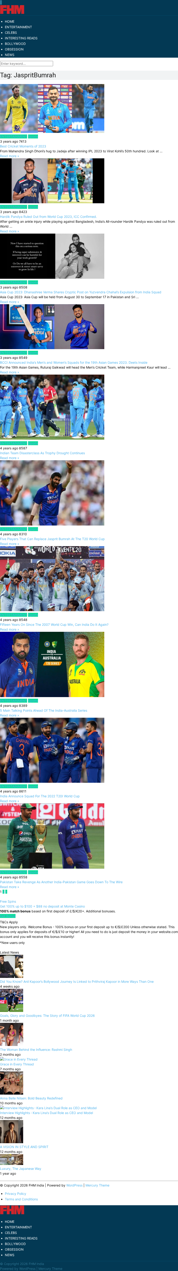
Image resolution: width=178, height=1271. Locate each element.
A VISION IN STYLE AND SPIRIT (24, 1147)
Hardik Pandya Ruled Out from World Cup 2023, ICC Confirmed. (48, 217)
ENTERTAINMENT (18, 27)
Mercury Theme (97, 1185)
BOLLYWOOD (15, 44)
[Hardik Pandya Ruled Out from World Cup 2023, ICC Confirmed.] (89, 181)
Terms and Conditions (21, 1199)
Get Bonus (8, 916)
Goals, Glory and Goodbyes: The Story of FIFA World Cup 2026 (47, 1015)
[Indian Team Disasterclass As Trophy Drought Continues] (89, 408)
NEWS (9, 55)
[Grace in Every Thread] (19, 1059)
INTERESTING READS (21, 38)
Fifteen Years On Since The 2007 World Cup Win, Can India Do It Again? (54, 624)
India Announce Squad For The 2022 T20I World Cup (40, 796)
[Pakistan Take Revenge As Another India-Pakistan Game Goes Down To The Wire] (89, 836)
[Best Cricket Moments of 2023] (89, 109)
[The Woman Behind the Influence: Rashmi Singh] (11, 1045)
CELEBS (11, 32)
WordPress (74, 1185)
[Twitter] (0, 2)
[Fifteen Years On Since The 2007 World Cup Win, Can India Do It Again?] (89, 579)
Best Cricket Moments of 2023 (23, 146)
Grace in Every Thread (17, 1064)
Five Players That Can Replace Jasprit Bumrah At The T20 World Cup (52, 539)
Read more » (9, 156)
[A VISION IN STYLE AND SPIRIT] (11, 1142)
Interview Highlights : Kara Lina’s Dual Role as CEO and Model (46, 1113)
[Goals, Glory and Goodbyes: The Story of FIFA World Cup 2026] (11, 1011)
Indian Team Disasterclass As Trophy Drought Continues (42, 453)
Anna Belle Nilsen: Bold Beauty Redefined (31, 1098)
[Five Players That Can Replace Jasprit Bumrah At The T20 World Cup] (89, 493)
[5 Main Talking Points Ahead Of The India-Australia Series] (89, 665)
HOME (9, 21)
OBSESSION (14, 49)
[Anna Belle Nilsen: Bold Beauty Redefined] (11, 1093)
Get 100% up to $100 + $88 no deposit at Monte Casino (42, 906)
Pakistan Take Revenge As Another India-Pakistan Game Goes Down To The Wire (61, 882)
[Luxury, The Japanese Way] (11, 1164)
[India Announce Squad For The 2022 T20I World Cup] (89, 751)
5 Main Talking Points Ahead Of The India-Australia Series (43, 710)
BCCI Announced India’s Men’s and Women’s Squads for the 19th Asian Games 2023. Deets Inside (73, 362)
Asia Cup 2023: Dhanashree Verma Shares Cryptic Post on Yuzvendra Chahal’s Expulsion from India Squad (80, 292)
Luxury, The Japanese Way (20, 1169)
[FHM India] (12, 13)
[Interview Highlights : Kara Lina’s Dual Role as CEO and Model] (48, 1108)
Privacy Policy (15, 1194)
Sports (33, 136)
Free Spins (8, 901)
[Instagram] (1, 2)
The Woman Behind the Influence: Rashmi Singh (36, 1050)
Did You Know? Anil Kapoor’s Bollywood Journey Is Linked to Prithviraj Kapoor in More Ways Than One (77, 981)
